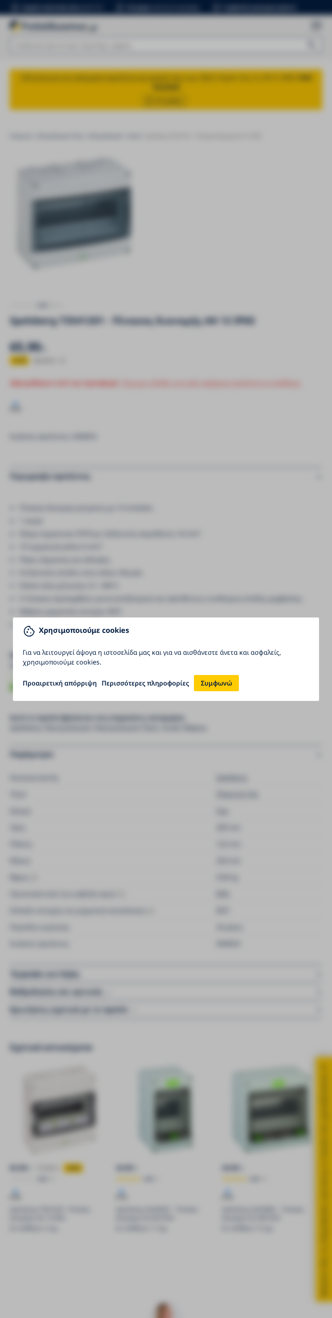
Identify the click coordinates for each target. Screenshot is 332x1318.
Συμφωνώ (216, 683)
